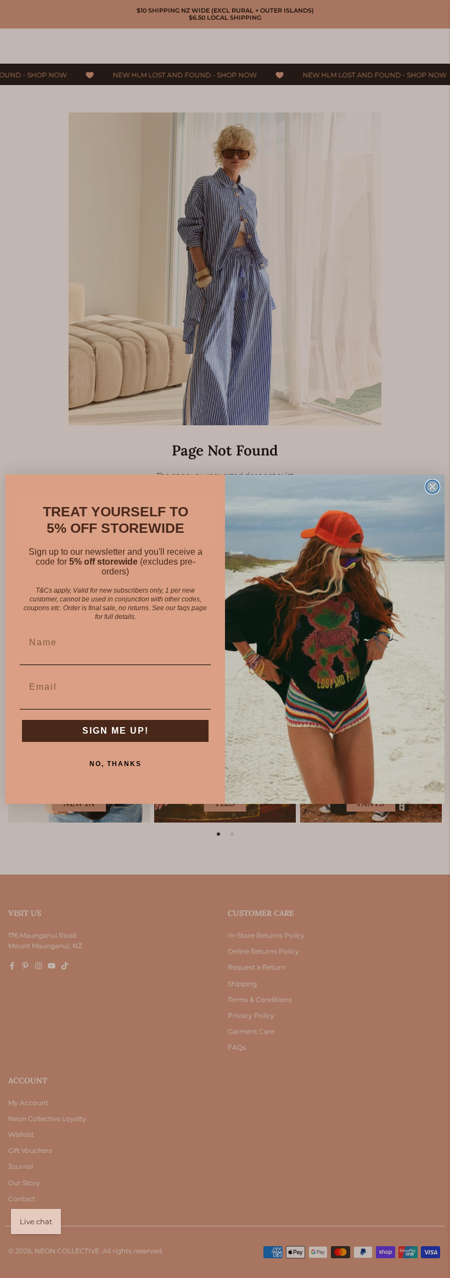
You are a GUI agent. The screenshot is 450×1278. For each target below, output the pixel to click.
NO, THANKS (115, 764)
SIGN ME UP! (115, 730)
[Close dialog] (432, 486)
